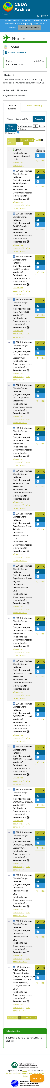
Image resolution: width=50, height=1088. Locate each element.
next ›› (26, 141)
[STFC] (25, 1083)
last (31, 140)
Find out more (32, 27)
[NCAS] (25, 1065)
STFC (24, 1070)
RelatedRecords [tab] (12, 107)
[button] (15, 52)
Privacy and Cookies (36, 1073)
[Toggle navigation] (6, 15)
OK (21, 27)
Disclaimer (22, 1073)
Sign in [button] (42, 15)
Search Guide (35, 139)
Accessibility (11, 1073)
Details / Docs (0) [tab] (34, 105)
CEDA (25, 1076)
